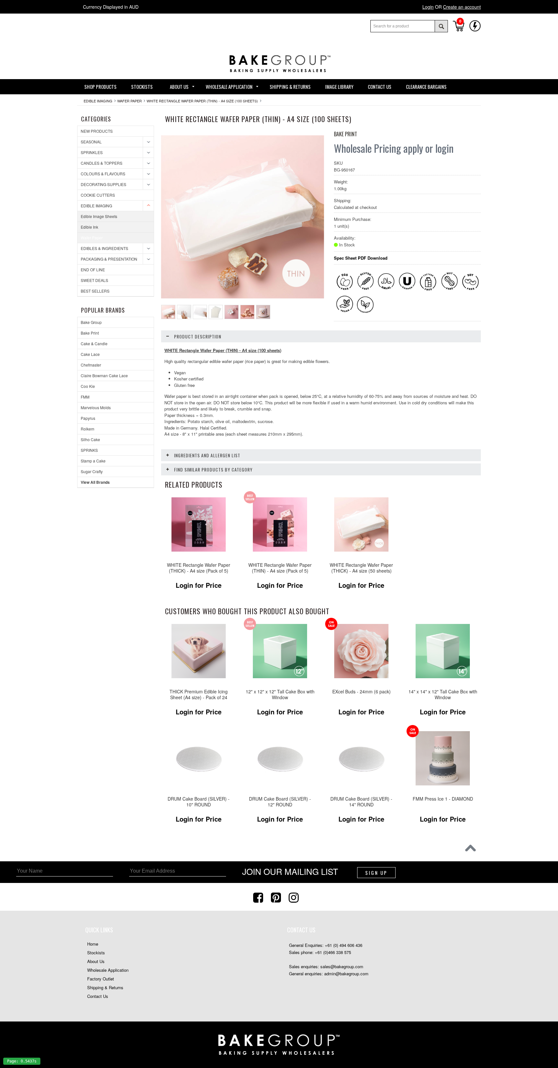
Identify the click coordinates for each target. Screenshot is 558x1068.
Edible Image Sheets (99, 216)
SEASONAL (91, 141)
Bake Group (91, 322)
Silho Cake (90, 439)
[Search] (441, 26)
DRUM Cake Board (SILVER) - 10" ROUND (199, 802)
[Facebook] (259, 897)
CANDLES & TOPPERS (101, 163)
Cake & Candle (94, 343)
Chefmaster (91, 365)
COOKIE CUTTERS (98, 195)
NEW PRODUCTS (97, 131)
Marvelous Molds (96, 407)
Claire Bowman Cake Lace (104, 375)
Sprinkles (92, 152)
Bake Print (90, 333)
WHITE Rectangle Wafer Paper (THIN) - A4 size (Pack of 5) (280, 568)
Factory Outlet (100, 979)
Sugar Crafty (92, 471)
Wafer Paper (129, 100)
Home (92, 944)
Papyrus (88, 418)
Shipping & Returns (105, 987)
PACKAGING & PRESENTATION (109, 259)
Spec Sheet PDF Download (361, 258)
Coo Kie (88, 386)
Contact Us (97, 996)
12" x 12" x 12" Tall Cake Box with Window (280, 694)
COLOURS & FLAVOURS (103, 173)
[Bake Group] (279, 77)
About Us (96, 961)
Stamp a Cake (93, 460)
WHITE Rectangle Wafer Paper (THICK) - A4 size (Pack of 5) (198, 568)
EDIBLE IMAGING (98, 100)
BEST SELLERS (95, 291)
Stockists (96, 952)
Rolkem (87, 428)
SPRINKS (89, 450)
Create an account (462, 7)
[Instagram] (294, 897)
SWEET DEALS (94, 280)
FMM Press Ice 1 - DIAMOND (443, 799)
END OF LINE (93, 269)
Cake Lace (90, 354)
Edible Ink (89, 227)
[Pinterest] (277, 897)
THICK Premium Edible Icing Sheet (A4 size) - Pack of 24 (199, 694)
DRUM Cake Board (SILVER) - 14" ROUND (361, 802)
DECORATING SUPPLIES (103, 184)
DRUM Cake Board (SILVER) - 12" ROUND (280, 802)
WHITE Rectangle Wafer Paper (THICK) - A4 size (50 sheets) (361, 568)
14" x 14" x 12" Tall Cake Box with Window (442, 694)
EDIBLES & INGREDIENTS (104, 248)
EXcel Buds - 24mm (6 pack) (361, 692)
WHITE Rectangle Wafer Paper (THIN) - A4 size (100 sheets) (202, 100)
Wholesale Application (108, 970)
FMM (85, 396)
